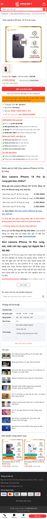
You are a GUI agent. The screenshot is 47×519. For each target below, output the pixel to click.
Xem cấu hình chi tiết (23, 343)
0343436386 (15, 93)
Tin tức (5, 350)
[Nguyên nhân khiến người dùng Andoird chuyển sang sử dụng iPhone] (6, 388)
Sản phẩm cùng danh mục (14, 436)
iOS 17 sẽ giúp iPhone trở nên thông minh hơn (27, 411)
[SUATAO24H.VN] (23, 4)
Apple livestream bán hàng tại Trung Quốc (27, 378)
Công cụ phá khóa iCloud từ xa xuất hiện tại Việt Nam (28, 403)
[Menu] (2, 4)
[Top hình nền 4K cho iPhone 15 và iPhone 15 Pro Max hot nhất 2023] (6, 372)
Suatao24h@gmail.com (14, 486)
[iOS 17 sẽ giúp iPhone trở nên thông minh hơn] (6, 412)
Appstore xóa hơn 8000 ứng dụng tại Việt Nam (27, 427)
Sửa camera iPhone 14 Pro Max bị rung (11, 463)
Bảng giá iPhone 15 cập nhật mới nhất (26, 362)
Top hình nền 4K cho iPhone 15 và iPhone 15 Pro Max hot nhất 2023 (28, 371)
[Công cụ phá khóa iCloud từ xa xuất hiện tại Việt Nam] (6, 404)
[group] (23, 44)
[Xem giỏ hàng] (44, 4)
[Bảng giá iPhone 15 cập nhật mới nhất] (6, 364)
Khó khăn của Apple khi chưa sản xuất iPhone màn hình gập (26, 419)
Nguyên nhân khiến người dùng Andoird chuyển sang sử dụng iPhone (26, 387)
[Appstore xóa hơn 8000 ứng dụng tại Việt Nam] (6, 428)
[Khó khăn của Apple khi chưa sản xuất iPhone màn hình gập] (6, 420)
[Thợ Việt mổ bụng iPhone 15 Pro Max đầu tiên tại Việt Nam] (6, 356)
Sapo (28, 511)
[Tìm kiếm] (44, 9)
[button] (43, 453)
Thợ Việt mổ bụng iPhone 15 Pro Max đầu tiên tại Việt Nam (27, 355)
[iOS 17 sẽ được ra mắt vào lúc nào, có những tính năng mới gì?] (6, 396)
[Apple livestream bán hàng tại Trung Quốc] (6, 380)
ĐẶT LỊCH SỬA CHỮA (24, 89)
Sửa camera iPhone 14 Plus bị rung (34, 463)
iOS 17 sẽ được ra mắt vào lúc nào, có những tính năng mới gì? (28, 395)
